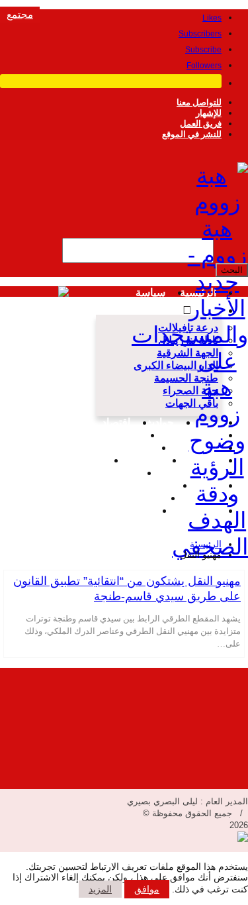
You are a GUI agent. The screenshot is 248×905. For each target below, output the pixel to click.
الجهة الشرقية (187, 352)
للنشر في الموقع (192, 134)
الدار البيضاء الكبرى (176, 365)
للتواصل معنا (199, 102)
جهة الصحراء (190, 390)
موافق (146, 889)
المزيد (100, 889)
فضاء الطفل (132, 498)
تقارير (89, 460)
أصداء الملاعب (184, 435)
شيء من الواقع (182, 472)
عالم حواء (194, 498)
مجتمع (20, 14)
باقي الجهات (191, 403)
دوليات (134, 447)
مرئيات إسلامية (116, 510)
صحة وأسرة (109, 472)
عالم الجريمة (142, 485)
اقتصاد (116, 422)
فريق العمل (201, 124)
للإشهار (209, 113)
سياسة (150, 292)
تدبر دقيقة (138, 460)
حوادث (159, 422)
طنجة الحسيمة (186, 378)
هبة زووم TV (110, 435)
